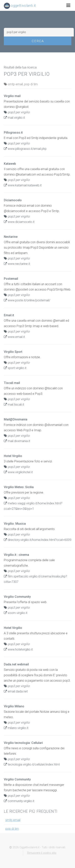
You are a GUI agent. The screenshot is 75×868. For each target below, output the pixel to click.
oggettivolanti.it (23, 5)
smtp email (12, 820)
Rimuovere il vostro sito (41, 852)
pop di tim (12, 828)
